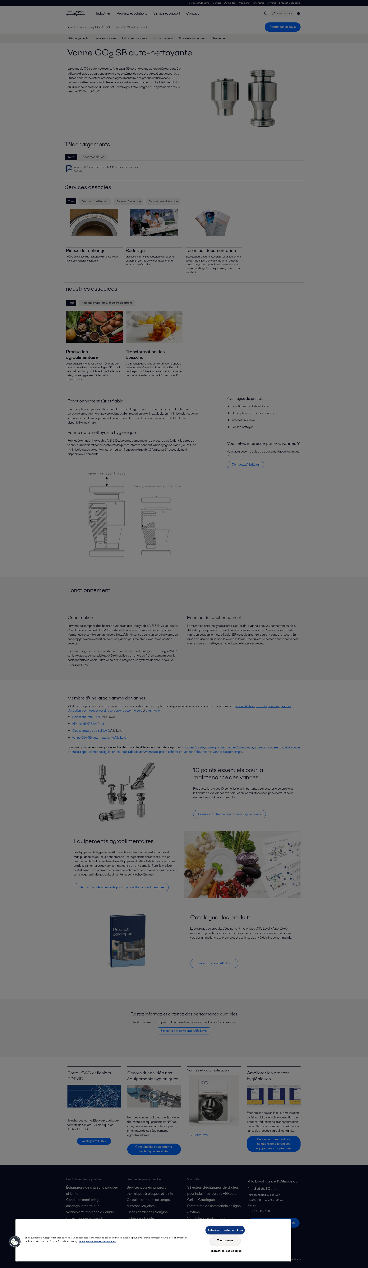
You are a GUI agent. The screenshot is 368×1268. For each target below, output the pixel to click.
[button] (15, 1242)
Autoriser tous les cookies (225, 1230)
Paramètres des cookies (225, 1251)
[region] (153, 1240)
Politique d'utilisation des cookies (97, 1241)
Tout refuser (225, 1240)
